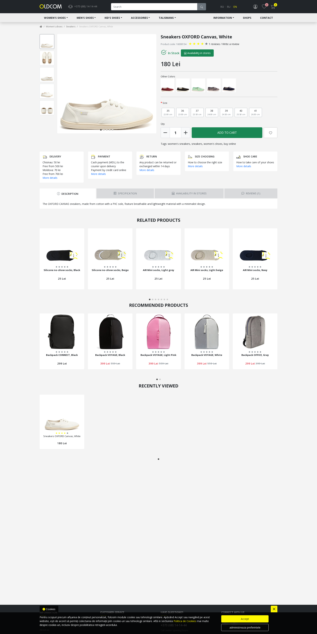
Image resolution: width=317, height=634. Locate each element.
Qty (163, 123)
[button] (155, 83)
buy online (230, 144)
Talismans (166, 17)
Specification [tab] (127, 193)
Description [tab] (69, 193)
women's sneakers (179, 144)
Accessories (139, 17)
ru (228, 6)
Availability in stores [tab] (191, 193)
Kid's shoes (112, 17)
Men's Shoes (85, 17)
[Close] (274, 609)
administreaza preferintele (244, 627)
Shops (247, 17)
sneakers (197, 144)
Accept (245, 619)
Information (222, 17)
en (235, 6)
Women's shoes (55, 17)
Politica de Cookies (185, 621)
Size (165, 103)
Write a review (230, 44)
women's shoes (213, 144)
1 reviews (214, 44)
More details (50, 177)
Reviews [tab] (252, 193)
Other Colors (168, 76)
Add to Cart (227, 133)
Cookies (50, 609)
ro (222, 6)
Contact (266, 17)
